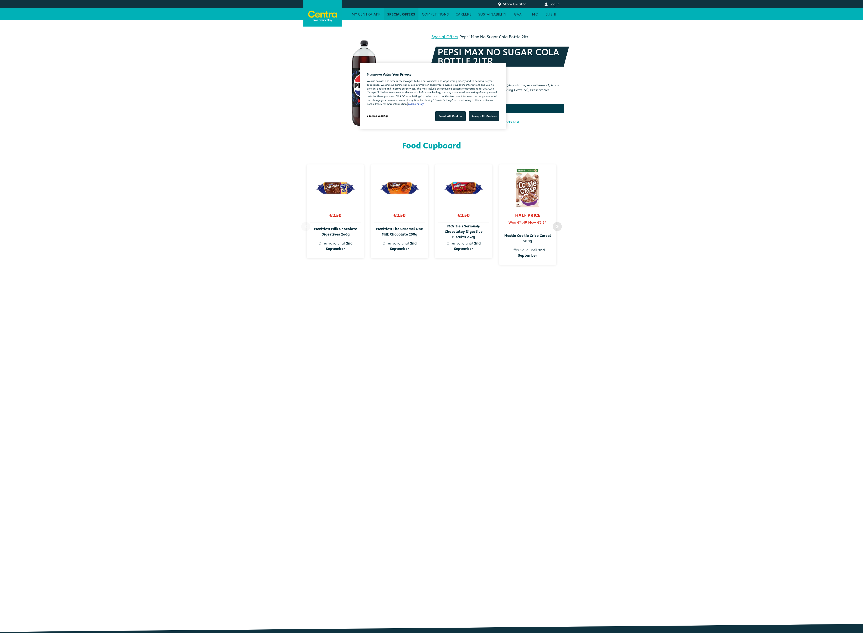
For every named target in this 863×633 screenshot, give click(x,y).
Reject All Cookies (450, 116)
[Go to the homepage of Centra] (322, 13)
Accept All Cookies (484, 116)
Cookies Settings (377, 115)
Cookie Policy (416, 104)
